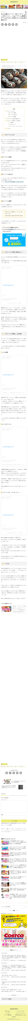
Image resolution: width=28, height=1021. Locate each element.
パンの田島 (11, 122)
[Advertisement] (14, 41)
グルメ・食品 (4, 59)
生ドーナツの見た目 (13, 114)
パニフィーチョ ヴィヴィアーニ (15, 126)
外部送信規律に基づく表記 (20, 1014)
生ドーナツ (23, 62)
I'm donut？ (4, 62)
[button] (25, 906)
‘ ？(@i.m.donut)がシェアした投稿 (14, 303)
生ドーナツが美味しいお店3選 (13, 120)
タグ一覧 (7, 1013)
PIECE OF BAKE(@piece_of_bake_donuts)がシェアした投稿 (14, 464)
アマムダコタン (11, 62)
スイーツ (17, 62)
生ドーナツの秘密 (12, 116)
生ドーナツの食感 (12, 112)
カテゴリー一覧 (20, 1011)
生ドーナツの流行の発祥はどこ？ (14, 118)
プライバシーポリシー (20, 1013)
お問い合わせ (7, 1011)
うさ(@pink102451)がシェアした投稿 (14, 532)
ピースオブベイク (12, 124)
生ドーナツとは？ (11, 111)
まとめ (8, 128)
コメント (4, 799)
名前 (2, 814)
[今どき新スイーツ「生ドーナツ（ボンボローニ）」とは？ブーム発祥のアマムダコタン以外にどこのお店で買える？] (9, 24)
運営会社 (14, 1016)
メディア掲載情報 (7, 1014)
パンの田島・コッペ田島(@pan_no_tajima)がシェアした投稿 (14, 392)
